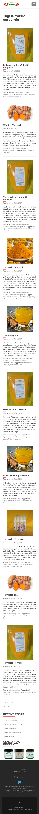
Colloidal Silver (10, 728)
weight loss (18, 97)
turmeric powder (8, 97)
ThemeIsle (28, 809)
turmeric (25, 150)
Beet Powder (10, 736)
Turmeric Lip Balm (13, 539)
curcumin (18, 95)
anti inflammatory (26, 363)
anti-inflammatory (16, 92)
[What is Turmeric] (20, 113)
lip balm (25, 564)
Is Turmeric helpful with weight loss (16, 66)
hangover (6, 365)
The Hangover (11, 335)
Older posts (8, 703)
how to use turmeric (19, 437)
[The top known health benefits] (20, 177)
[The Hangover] (20, 319)
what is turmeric (20, 299)
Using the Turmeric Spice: (14, 724)
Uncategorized (20, 227)
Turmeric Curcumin (13, 267)
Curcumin (13, 148)
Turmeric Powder (9, 150)
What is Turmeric (12, 125)
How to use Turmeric (14, 409)
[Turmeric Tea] (20, 583)
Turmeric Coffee (8, 360)
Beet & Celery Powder (13, 732)
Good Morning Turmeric (16, 475)
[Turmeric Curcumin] (20, 251)
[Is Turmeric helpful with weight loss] (20, 44)
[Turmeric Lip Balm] (20, 523)
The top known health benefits (15, 198)
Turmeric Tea (10, 595)
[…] (11, 89)
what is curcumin (8, 299)
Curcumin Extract (23, 148)
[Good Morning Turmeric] (20, 459)
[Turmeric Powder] (20, 642)
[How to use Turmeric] (20, 389)
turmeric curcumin (28, 95)
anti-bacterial (17, 229)
